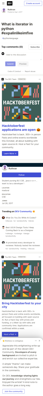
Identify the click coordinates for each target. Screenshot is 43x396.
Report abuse (30, 71)
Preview (23, 64)
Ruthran (11, 9)
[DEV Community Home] (10, 3)
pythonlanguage (10, 38)
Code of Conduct (14, 71)
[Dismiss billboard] (39, 341)
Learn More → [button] (10, 153)
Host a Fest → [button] (10, 334)
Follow (21, 175)
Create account (33, 3)
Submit (10, 64)
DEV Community (23, 211)
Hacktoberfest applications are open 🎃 (21, 128)
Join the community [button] (13, 391)
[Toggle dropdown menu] (40, 79)
